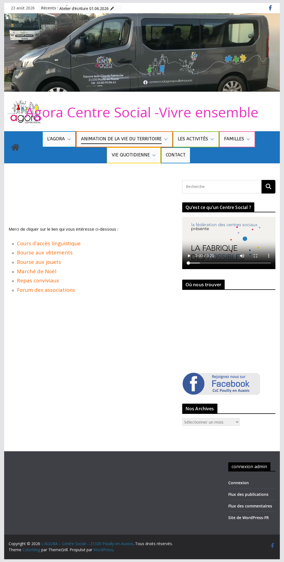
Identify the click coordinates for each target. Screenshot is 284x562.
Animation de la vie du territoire (121, 138)
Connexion (238, 482)
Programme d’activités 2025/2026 (89, 7)
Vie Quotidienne (131, 155)
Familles (234, 138)
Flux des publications (248, 494)
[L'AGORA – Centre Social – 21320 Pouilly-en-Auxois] (142, 16)
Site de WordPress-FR (248, 517)
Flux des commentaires (250, 506)
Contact (176, 155)
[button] (68, 139)
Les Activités (193, 138)
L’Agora (56, 138)
